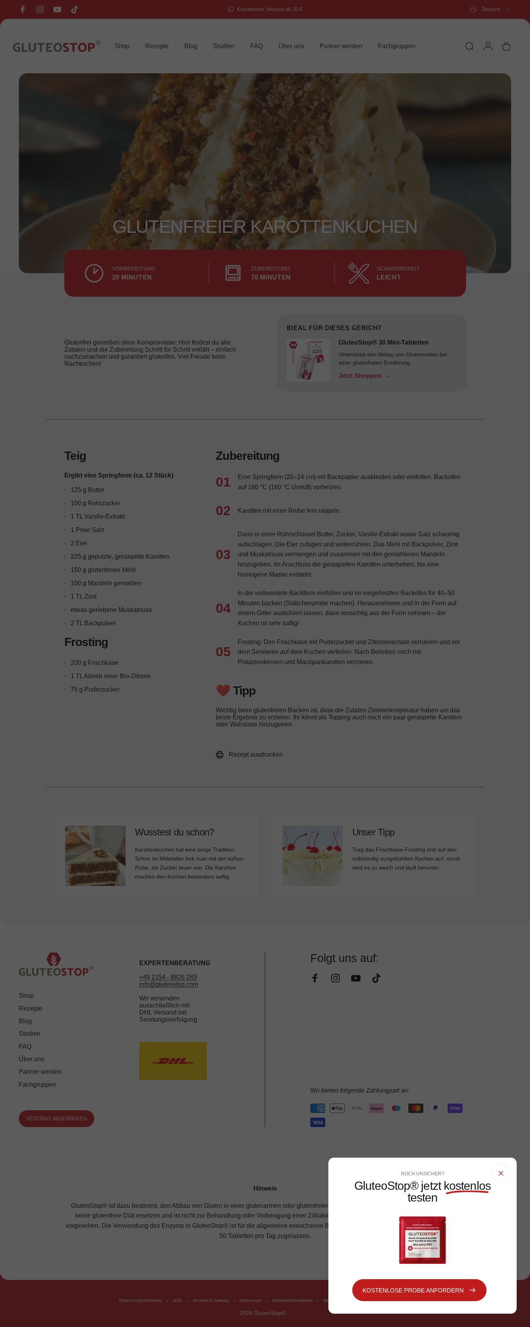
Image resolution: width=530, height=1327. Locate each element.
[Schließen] (501, 1173)
